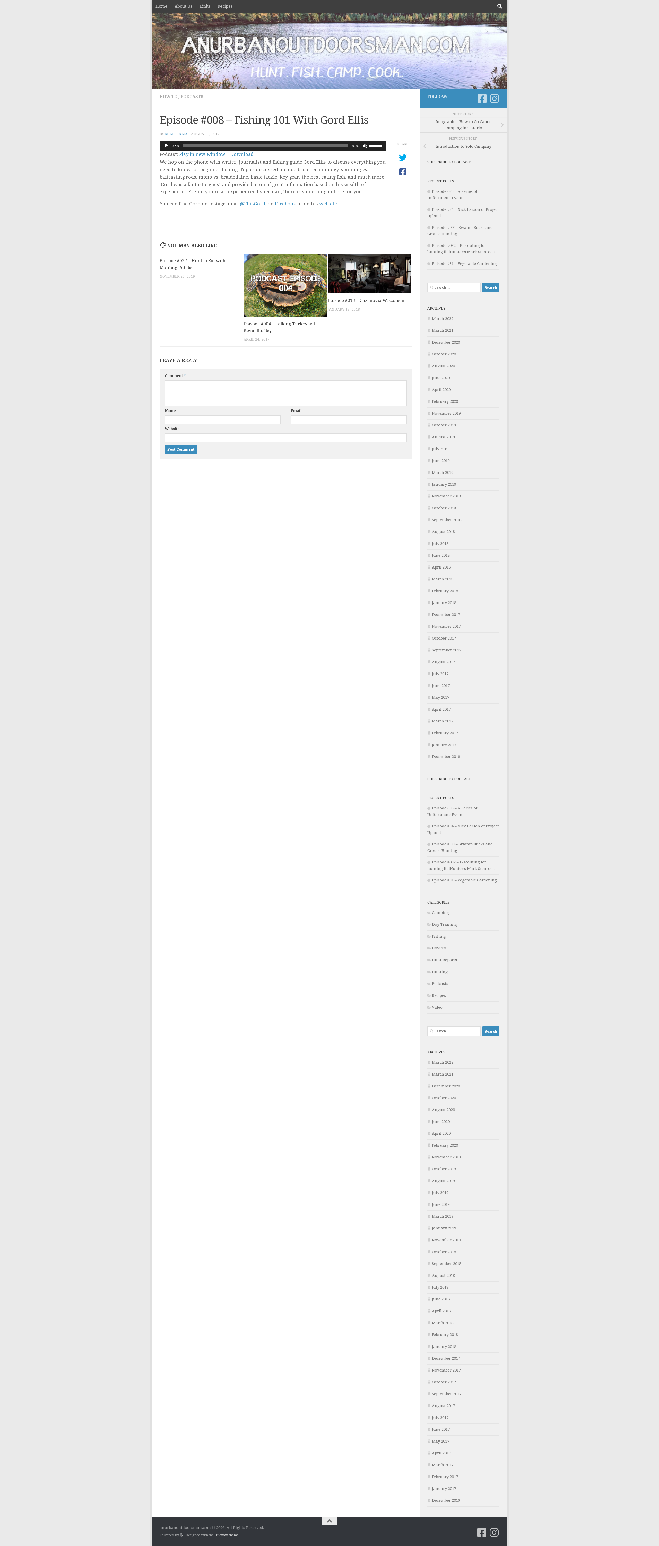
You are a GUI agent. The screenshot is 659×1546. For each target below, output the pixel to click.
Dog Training (444, 924)
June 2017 (441, 685)
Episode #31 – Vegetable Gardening (464, 263)
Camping (440, 912)
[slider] (376, 145)
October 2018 (444, 508)
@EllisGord (252, 203)
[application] (273, 146)
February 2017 (445, 733)
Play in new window (202, 154)
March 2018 (442, 579)
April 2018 (441, 567)
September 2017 (446, 650)
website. (328, 203)
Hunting (440, 971)
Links (205, 6)
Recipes (225, 6)
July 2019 (440, 449)
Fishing (439, 936)
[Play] (166, 145)
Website (172, 429)
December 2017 (446, 614)
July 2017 (440, 673)
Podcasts (192, 96)
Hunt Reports (444, 960)
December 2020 (446, 342)
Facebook (286, 203)
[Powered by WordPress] (181, 1535)
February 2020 (445, 401)
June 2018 (441, 555)
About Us (183, 6)
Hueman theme (226, 1535)
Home (161, 6)
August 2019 (443, 437)
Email (296, 411)
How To (168, 96)
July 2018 (440, 543)
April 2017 (441, 709)
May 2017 (440, 697)
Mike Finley (176, 134)
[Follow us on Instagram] (494, 98)
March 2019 (442, 472)
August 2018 (443, 531)
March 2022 (442, 318)
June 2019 (441, 460)
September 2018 (446, 520)
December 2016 (446, 756)
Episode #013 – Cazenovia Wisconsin (366, 300)
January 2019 (444, 484)
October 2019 (444, 425)
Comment (175, 376)
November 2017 (446, 626)
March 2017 (442, 721)
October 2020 (444, 354)
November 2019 (446, 413)
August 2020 (443, 366)
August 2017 (443, 662)
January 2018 (444, 602)
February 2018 (445, 591)
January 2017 (444, 745)
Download (242, 154)
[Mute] (365, 145)
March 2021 (442, 330)
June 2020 (441, 377)
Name (170, 411)
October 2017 (444, 638)
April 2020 (441, 389)
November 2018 (446, 496)
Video (437, 1007)
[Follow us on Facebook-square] (482, 98)
